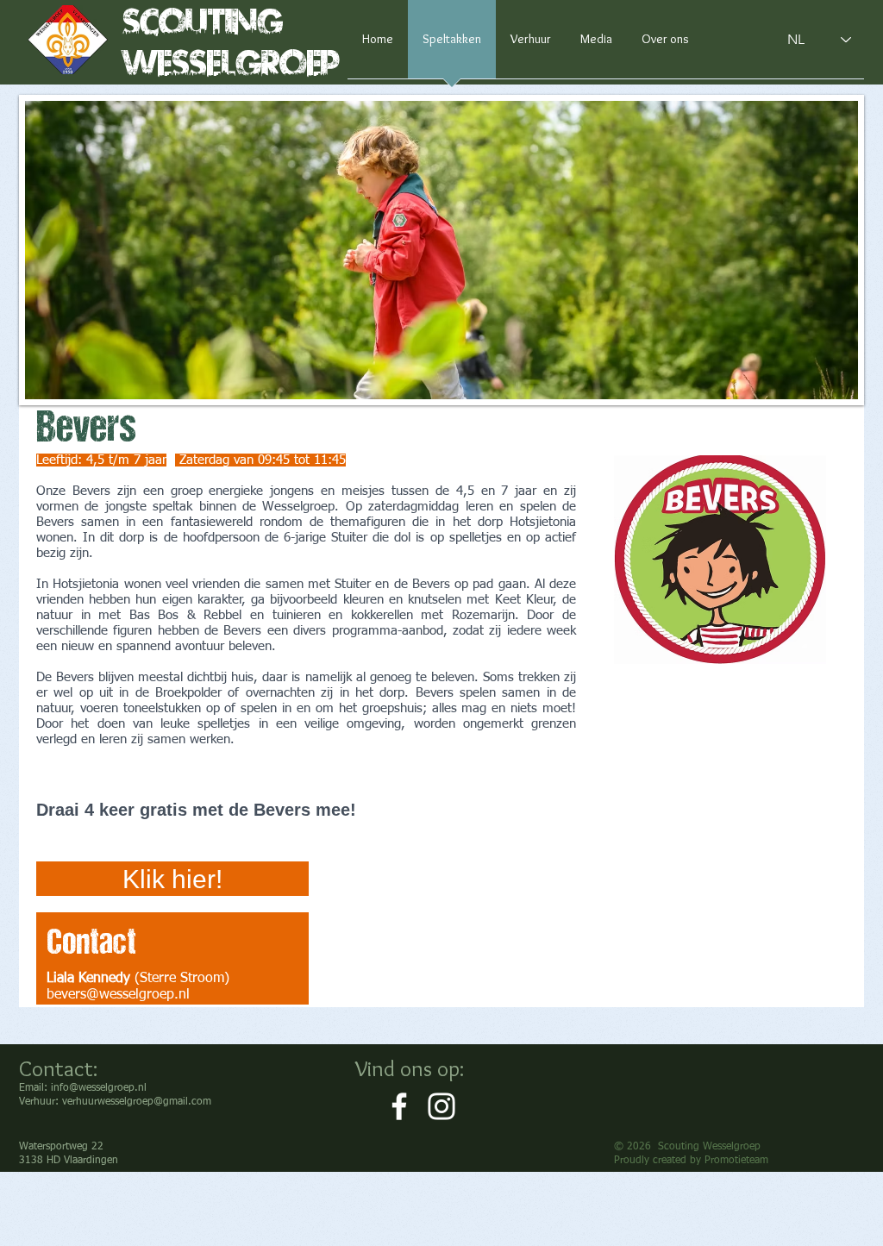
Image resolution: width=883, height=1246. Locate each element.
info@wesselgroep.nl (99, 1088)
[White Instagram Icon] (441, 1106)
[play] (821, 384)
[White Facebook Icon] (399, 1106)
